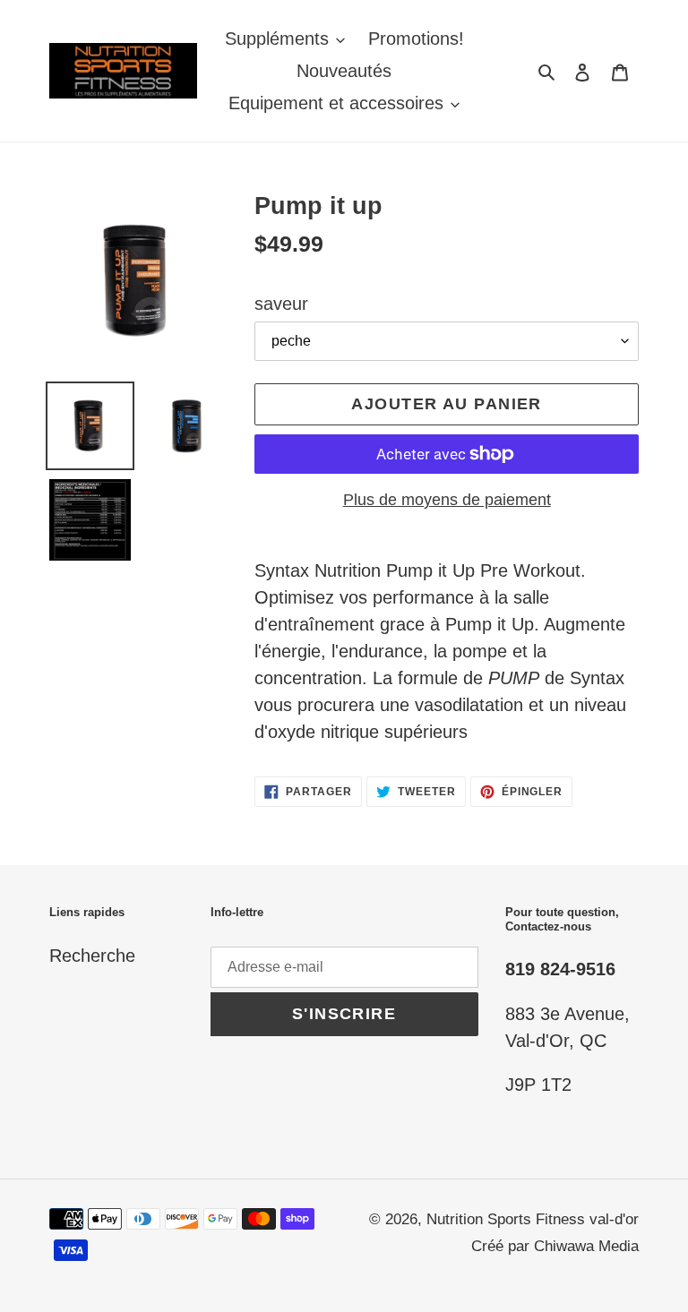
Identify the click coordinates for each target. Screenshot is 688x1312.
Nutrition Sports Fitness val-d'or (532, 1219)
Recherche (92, 955)
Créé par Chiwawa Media (555, 1246)
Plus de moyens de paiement (447, 500)
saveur (281, 303)
